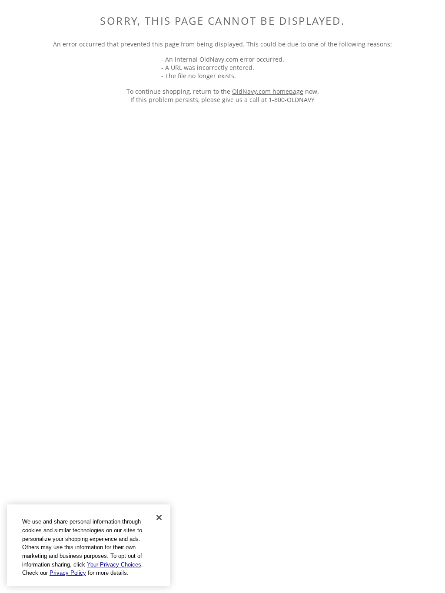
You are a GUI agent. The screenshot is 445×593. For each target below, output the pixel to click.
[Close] (159, 517)
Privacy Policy (68, 573)
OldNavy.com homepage (267, 91)
